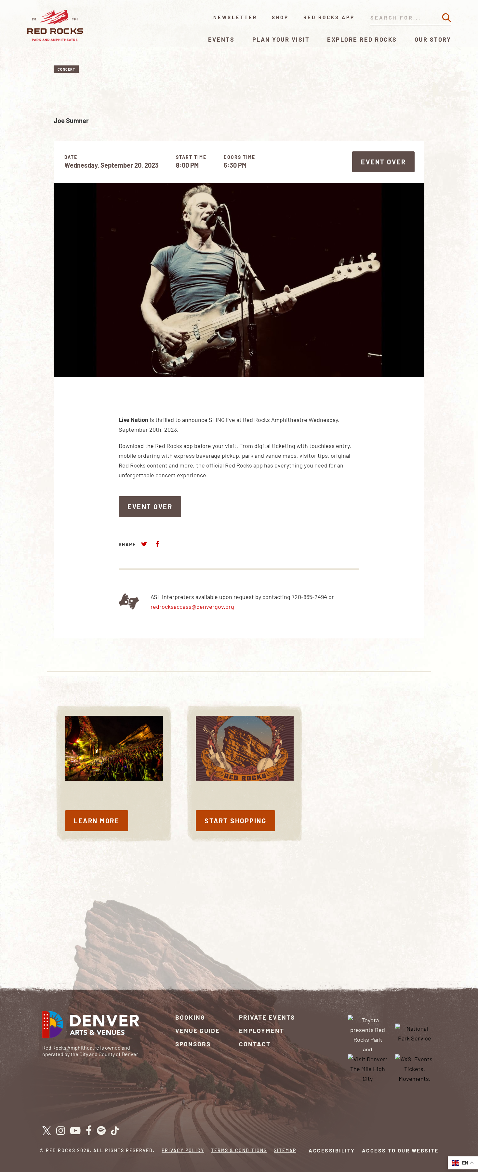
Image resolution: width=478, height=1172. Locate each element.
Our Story (433, 39)
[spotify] (101, 1131)
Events (221, 39)
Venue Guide (197, 1030)
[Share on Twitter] (144, 543)
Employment (261, 1030)
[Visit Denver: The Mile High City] (368, 1068)
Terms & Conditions (239, 1150)
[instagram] (60, 1131)
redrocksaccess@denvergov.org (192, 606)
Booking (190, 1017)
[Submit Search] (446, 17)
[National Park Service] (414, 1032)
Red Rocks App (329, 17)
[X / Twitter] (46, 1130)
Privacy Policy (183, 1150)
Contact (255, 1044)
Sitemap (285, 1150)
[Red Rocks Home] (55, 25)
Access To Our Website (400, 1150)
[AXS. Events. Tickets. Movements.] (414, 1068)
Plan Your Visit (281, 39)
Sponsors (193, 1044)
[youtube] (75, 1131)
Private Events (267, 1017)
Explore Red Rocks (362, 39)
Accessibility (332, 1150)
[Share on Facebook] (157, 543)
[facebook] (89, 1131)
